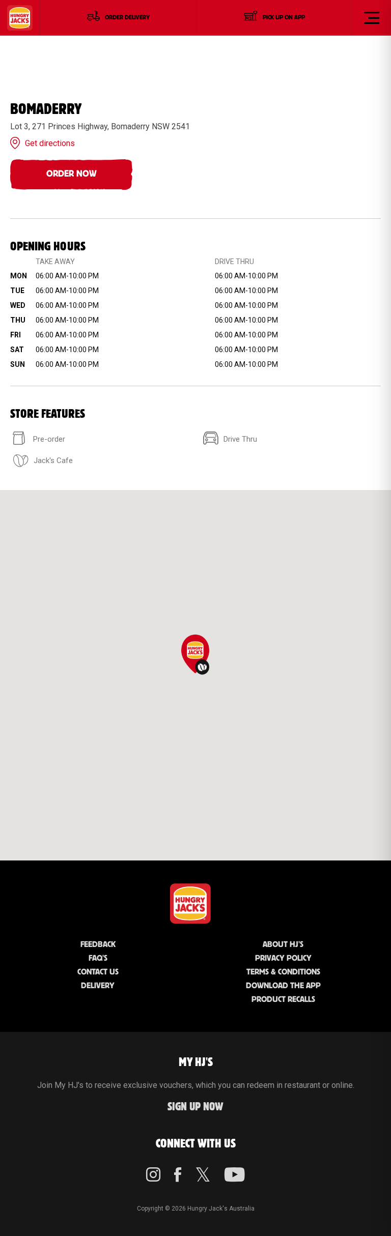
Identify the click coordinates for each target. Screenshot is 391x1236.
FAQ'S (98, 958)
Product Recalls (283, 999)
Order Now (71, 174)
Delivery (98, 986)
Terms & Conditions (283, 972)
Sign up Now (195, 1107)
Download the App (283, 986)
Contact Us (98, 972)
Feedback (98, 944)
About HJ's (283, 944)
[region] (195, 675)
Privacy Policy (283, 958)
